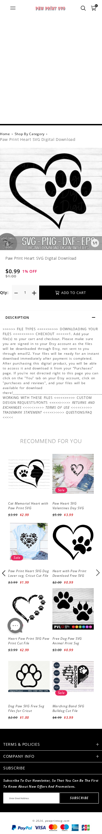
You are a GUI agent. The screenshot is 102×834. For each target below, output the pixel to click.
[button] (4, 573)
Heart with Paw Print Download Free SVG (69, 573)
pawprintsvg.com (57, 821)
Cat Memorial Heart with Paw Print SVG (28, 505)
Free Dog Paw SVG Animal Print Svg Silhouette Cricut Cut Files (69, 645)
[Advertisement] (51, 70)
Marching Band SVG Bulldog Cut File (68, 708)
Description (17, 317)
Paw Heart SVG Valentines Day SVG (68, 505)
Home (5, 134)
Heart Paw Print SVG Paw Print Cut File (29, 640)
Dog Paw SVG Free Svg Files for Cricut (26, 708)
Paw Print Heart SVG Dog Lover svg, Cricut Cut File (28, 573)
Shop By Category (30, 134)
